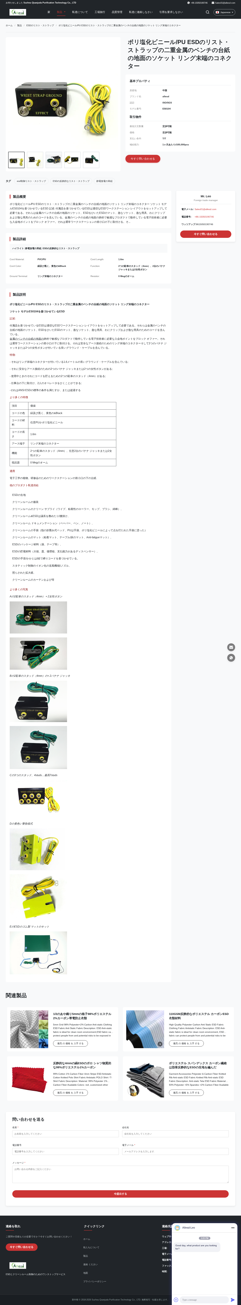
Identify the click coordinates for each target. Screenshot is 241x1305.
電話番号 (16, 1145)
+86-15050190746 (204, 216)
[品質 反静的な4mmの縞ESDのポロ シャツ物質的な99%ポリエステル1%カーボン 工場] (29, 1078)
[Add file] (176, 1299)
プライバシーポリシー (94, 1281)
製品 (60, 12)
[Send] (232, 1299)
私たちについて (91, 1247)
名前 (15, 1127)
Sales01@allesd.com (225, 3)
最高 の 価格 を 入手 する (70, 1043)
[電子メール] (231, 647)
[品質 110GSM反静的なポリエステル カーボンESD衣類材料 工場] (145, 1029)
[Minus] (233, 1228)
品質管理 (117, 12)
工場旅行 (100, 12)
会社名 (125, 1127)
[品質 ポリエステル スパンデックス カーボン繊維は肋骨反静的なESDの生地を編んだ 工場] (145, 1078)
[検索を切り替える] (207, 12)
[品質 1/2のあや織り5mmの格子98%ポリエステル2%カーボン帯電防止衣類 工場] (29, 1029)
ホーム (9, 25)
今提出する (120, 1193)
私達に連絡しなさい (141, 12)
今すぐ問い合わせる (206, 234)
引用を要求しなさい (171, 12)
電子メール (128, 1145)
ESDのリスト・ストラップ (40, 25)
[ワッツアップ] (231, 658)
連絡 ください (90, 1264)
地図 (85, 1273)
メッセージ (18, 1162)
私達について (80, 12)
